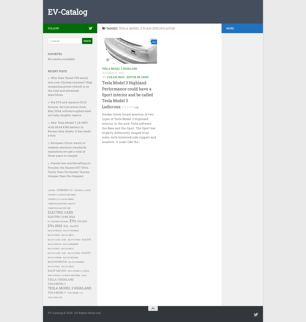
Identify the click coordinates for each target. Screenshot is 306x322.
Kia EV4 (86, 239)
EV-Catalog (67, 12)
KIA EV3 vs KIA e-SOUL (57, 240)
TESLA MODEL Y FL (75, 293)
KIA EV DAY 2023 (57, 270)
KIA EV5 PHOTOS (57, 261)
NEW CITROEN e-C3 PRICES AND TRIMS (64, 275)
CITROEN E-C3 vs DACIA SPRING (61, 199)
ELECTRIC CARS (60, 212)
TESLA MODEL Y (57, 292)
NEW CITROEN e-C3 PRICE (78, 271)
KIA (66, 226)
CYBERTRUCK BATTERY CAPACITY (62, 204)
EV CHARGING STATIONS (58, 221)
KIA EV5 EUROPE (55, 257)
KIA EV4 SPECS (67, 249)
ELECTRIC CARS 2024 (61, 216)
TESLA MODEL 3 (57, 283)
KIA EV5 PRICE (54, 266)
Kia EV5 (86, 253)
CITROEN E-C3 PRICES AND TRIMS (62, 195)
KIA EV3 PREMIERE (71, 231)
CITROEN (51, 190)
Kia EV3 (74, 226)
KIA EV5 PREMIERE (76, 262)
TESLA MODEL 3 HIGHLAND (119, 68)
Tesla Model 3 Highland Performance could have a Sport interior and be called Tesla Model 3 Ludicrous (127, 94)
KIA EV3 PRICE (54, 235)
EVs (73, 221)
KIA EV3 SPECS (67, 235)
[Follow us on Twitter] (90, 28)
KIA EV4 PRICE (54, 249)
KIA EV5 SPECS (67, 266)
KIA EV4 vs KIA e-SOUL (57, 253)
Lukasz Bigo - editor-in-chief (128, 77)
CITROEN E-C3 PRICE (82, 190)
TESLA (84, 275)
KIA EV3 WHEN (74, 240)
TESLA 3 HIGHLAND (61, 279)
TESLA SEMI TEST (55, 297)
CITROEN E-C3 (65, 190)
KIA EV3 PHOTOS (55, 231)
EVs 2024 (55, 226)
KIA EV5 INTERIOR (70, 257)
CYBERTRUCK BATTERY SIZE (59, 208)
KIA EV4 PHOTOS (55, 244)
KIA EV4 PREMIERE (71, 244)
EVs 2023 (82, 221)
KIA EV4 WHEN (74, 253)
